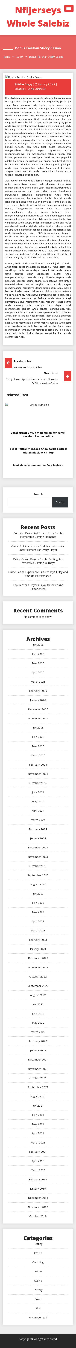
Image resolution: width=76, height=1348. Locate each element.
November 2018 (38, 1207)
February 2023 (38, 939)
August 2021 (38, 1096)
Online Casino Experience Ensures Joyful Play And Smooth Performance (38, 573)
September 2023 (38, 875)
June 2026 (38, 654)
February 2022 (38, 1041)
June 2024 (38, 792)
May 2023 (38, 912)
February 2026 (38, 690)
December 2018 (38, 1197)
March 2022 (38, 1032)
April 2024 (38, 810)
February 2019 (38, 1179)
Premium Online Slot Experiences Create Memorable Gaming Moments (38, 534)
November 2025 (38, 718)
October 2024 (38, 783)
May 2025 (38, 746)
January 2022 (38, 1050)
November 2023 (38, 856)
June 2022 (38, 1013)
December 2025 (38, 709)
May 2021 (38, 1124)
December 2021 (38, 1059)
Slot (38, 1308)
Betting (38, 1243)
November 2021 (38, 1069)
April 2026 (38, 672)
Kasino (20, 88)
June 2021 (38, 1115)
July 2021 (38, 1105)
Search (38, 494)
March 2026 (38, 681)
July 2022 (38, 1004)
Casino (38, 1253)
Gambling (38, 1262)
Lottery (38, 1290)
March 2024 (38, 820)
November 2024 (38, 773)
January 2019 (38, 1188)
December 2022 (38, 958)
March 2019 (38, 1170)
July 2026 (38, 644)
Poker (38, 1299)
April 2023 (38, 921)
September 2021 (38, 1087)
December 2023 (38, 847)
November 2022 (38, 967)
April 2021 (38, 1133)
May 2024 (38, 801)
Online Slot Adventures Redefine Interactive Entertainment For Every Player (38, 547)
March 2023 (38, 930)
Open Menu (69, 8)
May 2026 (38, 663)
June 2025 (38, 737)
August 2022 (38, 995)
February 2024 (38, 829)
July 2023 (38, 893)
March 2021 (38, 1142)
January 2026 (38, 700)
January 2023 (38, 949)
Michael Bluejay (24, 84)
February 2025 (38, 764)
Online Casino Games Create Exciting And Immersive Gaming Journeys (38, 560)
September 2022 (38, 986)
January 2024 (38, 838)
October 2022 (38, 976)
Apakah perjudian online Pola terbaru (38, 465)
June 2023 (38, 903)
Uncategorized (38, 1317)
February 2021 (38, 1151)
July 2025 (38, 727)
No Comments (38, 88)
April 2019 (38, 1161)
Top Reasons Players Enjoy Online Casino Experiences (38, 586)
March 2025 (38, 755)
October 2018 (38, 1216)
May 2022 (38, 1022)
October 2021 (38, 1078)
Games (38, 1271)
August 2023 (38, 884)
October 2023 (38, 866)
